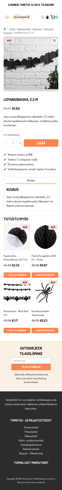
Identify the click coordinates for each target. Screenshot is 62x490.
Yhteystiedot (31, 431)
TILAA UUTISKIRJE (31, 366)
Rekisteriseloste (31, 449)
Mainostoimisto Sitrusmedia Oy (31, 482)
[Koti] (5, 28)
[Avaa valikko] (7, 17)
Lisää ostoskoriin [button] (17, 275)
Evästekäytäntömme (31, 444)
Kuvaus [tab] (31, 180)
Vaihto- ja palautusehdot (31, 440)
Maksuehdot (31, 436)
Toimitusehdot (31, 427)
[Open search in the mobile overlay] (42, 17)
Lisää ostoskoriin (41, 144)
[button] (54, 40)
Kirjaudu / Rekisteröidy (31, 453)
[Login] (47, 17)
